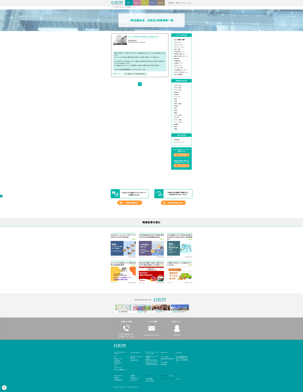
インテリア (177, 97)
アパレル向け (178, 90)
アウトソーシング (179, 47)
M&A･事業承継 (179, 74)
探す (145, 2)
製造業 (176, 124)
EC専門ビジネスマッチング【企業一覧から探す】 (152, 363)
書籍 (176, 113)
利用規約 (116, 377)
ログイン (171, 375)
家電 (176, 110)
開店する (160, 2)
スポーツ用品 (178, 120)
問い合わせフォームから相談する (136, 357)
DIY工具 (177, 117)
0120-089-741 (183, 166)
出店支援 (177, 140)
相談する (137, 2)
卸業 (176, 126)
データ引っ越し (179, 67)
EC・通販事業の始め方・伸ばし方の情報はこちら (182, 357)
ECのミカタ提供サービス (181, 72)
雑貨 (176, 99)
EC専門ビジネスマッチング (120, 6)
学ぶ (153, 2)
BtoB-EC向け (178, 85)
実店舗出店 (129, 6)
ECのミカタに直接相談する (182, 360)
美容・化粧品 (178, 103)
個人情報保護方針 (118, 380)
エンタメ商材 (178, 115)
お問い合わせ (133, 380)
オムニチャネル (179, 45)
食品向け (177, 92)
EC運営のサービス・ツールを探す (152, 357)
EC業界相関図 (149, 378)
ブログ (115, 365)
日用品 (176, 106)
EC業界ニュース (118, 358)
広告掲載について (134, 377)
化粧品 (176, 94)
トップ (112, 6)
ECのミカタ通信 (150, 381)
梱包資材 (177, 58)
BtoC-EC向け (178, 87)
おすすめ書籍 (164, 362)
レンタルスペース (179, 142)
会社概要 (132, 375)
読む (129, 2)
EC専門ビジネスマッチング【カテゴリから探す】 (152, 360)
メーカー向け (178, 122)
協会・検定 (177, 49)
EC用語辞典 (164, 364)
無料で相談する (183, 155)
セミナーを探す (164, 356)
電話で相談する (134, 360)
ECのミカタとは (118, 375)
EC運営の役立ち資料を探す (167, 359)
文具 (176, 101)
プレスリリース (118, 367)
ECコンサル (178, 42)
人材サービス (178, 65)
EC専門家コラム (118, 363)
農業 (176, 129)
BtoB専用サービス (179, 51)
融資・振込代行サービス (181, 56)
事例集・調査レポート (180, 54)
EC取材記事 (117, 360)
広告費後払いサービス (180, 70)
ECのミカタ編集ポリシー (120, 369)
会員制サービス (179, 63)
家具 (176, 108)
